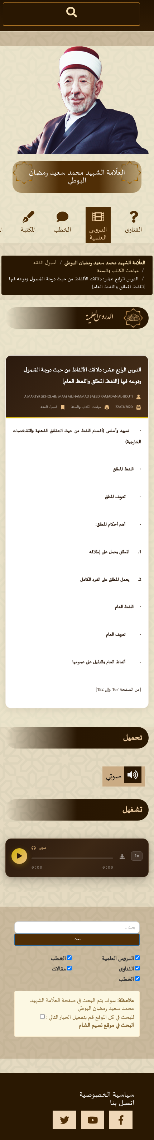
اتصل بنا (122, 1103)
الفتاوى (133, 230)
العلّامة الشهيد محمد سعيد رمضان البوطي (104, 262)
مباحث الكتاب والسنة (118, 270)
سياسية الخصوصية (107, 1094)
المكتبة (28, 230)
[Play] (19, 856)
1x (137, 856)
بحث (77, 939)
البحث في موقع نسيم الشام (106, 1025)
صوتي (115, 776)
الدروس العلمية (98, 233)
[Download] (122, 858)
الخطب (62, 230)
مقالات (59, 969)
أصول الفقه (45, 262)
